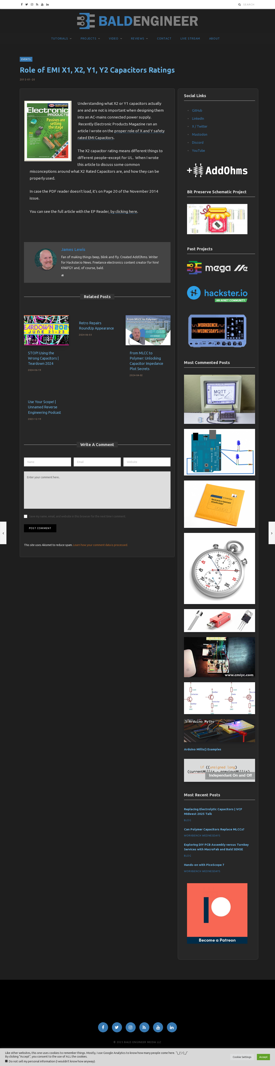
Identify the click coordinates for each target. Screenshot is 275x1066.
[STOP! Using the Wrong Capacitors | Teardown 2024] (46, 330)
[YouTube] (158, 1027)
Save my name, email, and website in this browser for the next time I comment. (77, 516)
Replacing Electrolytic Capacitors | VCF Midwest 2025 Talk (213, 811)
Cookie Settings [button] (242, 1057)
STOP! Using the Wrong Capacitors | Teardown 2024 (43, 358)
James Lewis (73, 249)
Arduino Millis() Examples (202, 749)
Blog (187, 820)
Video (113, 38)
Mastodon (199, 134)
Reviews (137, 38)
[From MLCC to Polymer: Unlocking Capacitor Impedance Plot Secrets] (148, 330)
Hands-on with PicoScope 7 (204, 864)
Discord (198, 142)
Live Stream (190, 38)
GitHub (197, 110)
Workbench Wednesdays (202, 835)
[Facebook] (103, 1027)
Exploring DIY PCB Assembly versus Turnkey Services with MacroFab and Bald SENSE (216, 847)
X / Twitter (199, 126)
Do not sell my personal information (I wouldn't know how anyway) (52, 1061)
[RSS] (144, 1027)
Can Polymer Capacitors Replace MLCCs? (214, 829)
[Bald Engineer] (137, 21)
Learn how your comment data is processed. (100, 545)
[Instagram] (131, 1027)
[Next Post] (272, 533)
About (214, 38)
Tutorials (59, 38)
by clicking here (123, 211)
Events (26, 59)
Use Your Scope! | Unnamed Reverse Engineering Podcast (44, 407)
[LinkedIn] (172, 1027)
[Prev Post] (3, 533)
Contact (164, 38)
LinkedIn (198, 118)
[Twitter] (117, 1027)
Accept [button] (263, 1057)
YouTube (198, 150)
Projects (88, 38)
